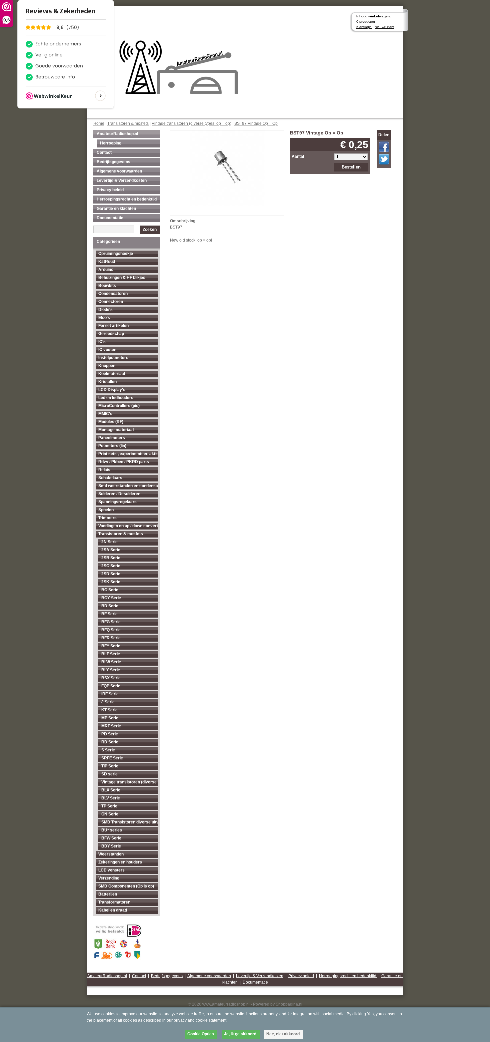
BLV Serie (110, 798)
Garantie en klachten (116, 208)
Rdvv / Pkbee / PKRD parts (123, 461)
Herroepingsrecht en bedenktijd (127, 199)
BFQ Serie (111, 630)
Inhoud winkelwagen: (373, 16)
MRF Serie (111, 726)
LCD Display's (111, 389)
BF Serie (109, 614)
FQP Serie (110, 686)
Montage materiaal (116, 429)
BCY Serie (111, 598)
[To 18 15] (227, 167)
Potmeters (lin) (112, 445)
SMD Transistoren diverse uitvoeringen (129, 822)
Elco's (104, 317)
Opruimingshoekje (115, 253)
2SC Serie (110, 566)
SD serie (109, 774)
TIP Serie (109, 766)
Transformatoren (114, 902)
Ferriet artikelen (113, 325)
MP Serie (109, 718)
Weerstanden (111, 854)
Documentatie (110, 218)
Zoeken (150, 229)
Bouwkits (107, 285)
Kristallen (107, 381)
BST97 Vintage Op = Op (256, 123)
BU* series (111, 830)
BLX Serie (110, 790)
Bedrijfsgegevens (113, 161)
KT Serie (109, 710)
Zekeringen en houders (120, 862)
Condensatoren (113, 293)
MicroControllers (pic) (119, 405)
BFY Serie (110, 646)
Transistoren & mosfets (128, 123)
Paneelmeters (111, 437)
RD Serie (109, 742)
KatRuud (106, 261)
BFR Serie (111, 638)
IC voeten (107, 349)
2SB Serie (110, 558)
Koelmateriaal (111, 373)
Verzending (108, 878)
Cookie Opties (200, 1034)
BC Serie (109, 590)
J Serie (108, 702)
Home (98, 123)
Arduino (105, 269)
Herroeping (110, 143)
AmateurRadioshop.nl (117, 133)
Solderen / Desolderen (119, 493)
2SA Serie (110, 550)
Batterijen (107, 894)
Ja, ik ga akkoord (240, 1034)
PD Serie (109, 734)
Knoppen (106, 365)
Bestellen (351, 166)
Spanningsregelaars (117, 501)
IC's (102, 341)
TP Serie (109, 806)
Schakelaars (110, 477)
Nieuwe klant (384, 27)
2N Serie (109, 542)
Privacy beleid (110, 190)
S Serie (108, 750)
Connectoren (110, 301)
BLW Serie (111, 662)
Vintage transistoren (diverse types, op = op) (191, 123)
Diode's (105, 309)
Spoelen (106, 509)
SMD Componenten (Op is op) (126, 886)
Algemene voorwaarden (119, 171)
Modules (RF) (110, 421)
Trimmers (107, 517)
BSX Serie (111, 678)
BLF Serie (110, 654)
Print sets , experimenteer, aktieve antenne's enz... (128, 453)
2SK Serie (110, 582)
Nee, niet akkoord (283, 1034)
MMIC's (105, 413)
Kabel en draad (112, 910)
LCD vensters (111, 870)
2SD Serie (110, 574)
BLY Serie (110, 670)
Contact (104, 152)
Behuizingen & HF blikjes (121, 277)
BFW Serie (111, 838)
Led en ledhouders (115, 397)
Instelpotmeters (113, 357)
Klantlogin (364, 27)
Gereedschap (111, 333)
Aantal (298, 156)
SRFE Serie (112, 758)
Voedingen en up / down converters (128, 526)
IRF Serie (110, 694)
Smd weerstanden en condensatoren (128, 485)
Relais (104, 469)
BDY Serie (111, 846)
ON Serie (109, 814)
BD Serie (109, 606)
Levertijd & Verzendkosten (122, 180)
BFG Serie (111, 622)
